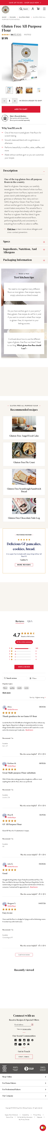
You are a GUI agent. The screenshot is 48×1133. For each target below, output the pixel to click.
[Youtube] (20, 1044)
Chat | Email (24, 1057)
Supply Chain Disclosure (11, 1115)
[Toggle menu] (44, 9)
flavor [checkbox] (5, 688)
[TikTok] (20, 1040)
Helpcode (39, 1117)
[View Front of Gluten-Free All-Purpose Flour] (9, 90)
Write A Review (24, 667)
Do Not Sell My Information (24, 1117)
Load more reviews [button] (24, 954)
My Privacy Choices (24, 1120)
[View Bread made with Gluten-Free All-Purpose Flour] (29, 90)
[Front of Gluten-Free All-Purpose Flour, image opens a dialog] (24, 62)
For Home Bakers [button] (9, 1083)
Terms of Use (9, 1117)
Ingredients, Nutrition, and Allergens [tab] (20, 251)
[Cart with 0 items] (38, 8)
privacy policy (27, 1029)
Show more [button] (6, 693)
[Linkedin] (16, 1044)
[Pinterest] (32, 1040)
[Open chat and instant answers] (43, 1128)
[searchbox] (14, 678)
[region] (23, 648)
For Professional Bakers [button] (11, 1089)
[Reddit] (24, 1044)
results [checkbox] (19, 688)
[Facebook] (16, 1040)
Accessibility (25, 1115)
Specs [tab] (6, 241)
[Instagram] (24, 1040)
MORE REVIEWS (24, 565)
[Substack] (28, 1044)
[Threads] (28, 1040)
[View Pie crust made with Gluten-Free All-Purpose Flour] (19, 90)
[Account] (32, 8)
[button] (39, 754)
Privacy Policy (37, 1115)
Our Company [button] (7, 1096)
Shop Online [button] (7, 1077)
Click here (11, 229)
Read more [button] (29, 730)
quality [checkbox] (12, 688)
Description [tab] (10, 170)
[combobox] (38, 697)
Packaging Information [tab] (17, 260)
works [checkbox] (26, 688)
